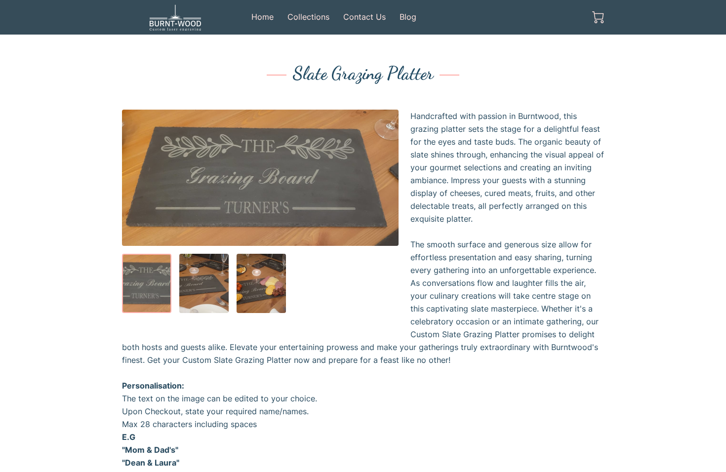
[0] (598, 17)
